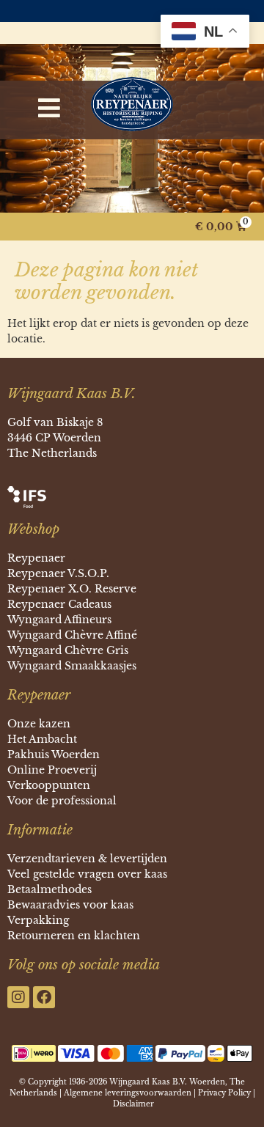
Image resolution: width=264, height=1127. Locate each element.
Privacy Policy (224, 1093)
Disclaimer (133, 1104)
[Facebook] (44, 997)
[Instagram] (18, 997)
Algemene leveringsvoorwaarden (127, 1093)
